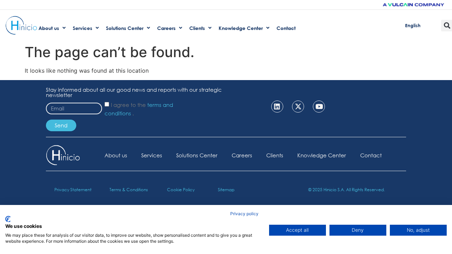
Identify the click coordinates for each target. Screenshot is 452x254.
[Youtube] (319, 107)
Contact (371, 155)
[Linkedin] (277, 107)
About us (116, 155)
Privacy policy (244, 213)
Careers (242, 155)
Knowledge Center (321, 155)
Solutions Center (197, 155)
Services (151, 155)
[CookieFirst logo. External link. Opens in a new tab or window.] (8, 219)
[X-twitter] (298, 107)
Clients (274, 155)
